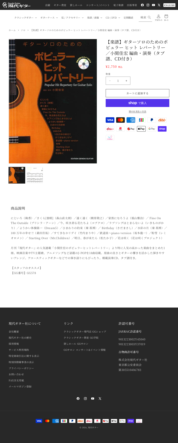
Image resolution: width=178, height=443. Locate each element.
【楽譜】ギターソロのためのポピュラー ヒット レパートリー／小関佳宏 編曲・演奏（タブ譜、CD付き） (86, 30)
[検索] (149, 17)
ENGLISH (169, 5)
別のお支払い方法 (137, 111)
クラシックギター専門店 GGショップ (85, 331)
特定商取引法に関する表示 (24, 356)
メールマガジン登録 (20, 386)
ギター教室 (60, 5)
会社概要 (14, 331)
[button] (25, 17)
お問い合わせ (16, 374)
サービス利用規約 (19, 349)
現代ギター (93, 427)
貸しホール (76, 5)
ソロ (23, 30)
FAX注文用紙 (16, 380)
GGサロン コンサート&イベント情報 (85, 349)
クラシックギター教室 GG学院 (81, 337)
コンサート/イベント (98, 5)
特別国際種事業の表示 (21, 362)
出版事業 (132, 5)
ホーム (12, 30)
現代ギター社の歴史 (20, 337)
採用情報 (14, 343)
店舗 (47, 5)
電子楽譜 (118, 5)
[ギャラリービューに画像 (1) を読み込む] (17, 175)
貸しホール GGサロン (76, 343)
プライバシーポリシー (21, 368)
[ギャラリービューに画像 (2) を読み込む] (35, 175)
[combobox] (145, 17)
